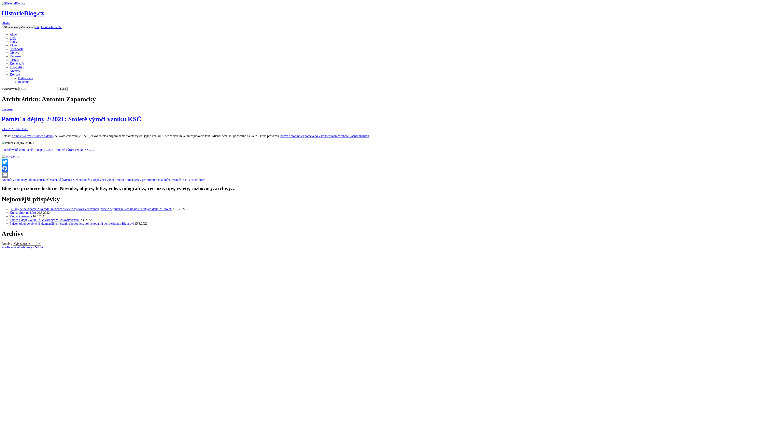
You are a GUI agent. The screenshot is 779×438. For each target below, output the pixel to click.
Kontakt (15, 74)
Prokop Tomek (124, 179)
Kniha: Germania (21, 216)
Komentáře (17, 63)
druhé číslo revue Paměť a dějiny (33, 136)
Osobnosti (16, 49)
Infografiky (17, 67)
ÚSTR (184, 179)
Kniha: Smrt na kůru (23, 212)
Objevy (14, 52)
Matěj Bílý (56, 179)
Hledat (6, 23)
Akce (13, 34)
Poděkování (25, 78)
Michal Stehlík (72, 179)
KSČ (46, 179)
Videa (13, 45)
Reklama (23, 82)
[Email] (389, 175)
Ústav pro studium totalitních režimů (157, 179)
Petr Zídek (108, 179)
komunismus (35, 179)
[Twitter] (389, 162)
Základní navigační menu (18, 27)
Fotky (13, 41)
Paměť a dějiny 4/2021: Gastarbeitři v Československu (45, 220)
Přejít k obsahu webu (48, 27)
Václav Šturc (196, 179)
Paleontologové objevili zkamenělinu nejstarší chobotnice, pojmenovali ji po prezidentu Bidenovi (72, 223)
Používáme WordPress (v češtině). (23, 247)
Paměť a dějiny (91, 179)
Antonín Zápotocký (14, 179)
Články (14, 60)
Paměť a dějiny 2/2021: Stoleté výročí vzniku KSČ (71, 119)
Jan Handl (21, 129)
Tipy (13, 38)
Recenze (15, 56)
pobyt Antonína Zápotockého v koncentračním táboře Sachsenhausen (324, 136)
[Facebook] (389, 168)
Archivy (15, 71)
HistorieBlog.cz (23, 13)
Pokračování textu (48, 149)
